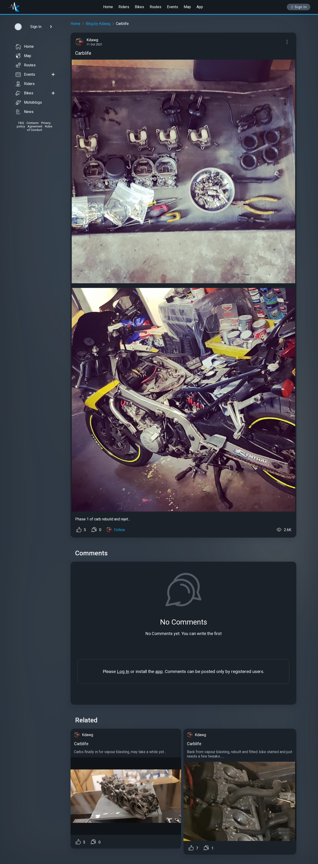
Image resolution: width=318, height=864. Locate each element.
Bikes (139, 7)
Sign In (301, 7)
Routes (155, 7)
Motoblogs (33, 102)
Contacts (33, 123)
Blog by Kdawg (98, 23)
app (159, 671)
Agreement (34, 126)
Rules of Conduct (39, 128)
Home (108, 7)
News (29, 111)
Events (172, 7)
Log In (123, 671)
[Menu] (287, 42)
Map (187, 7)
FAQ (21, 123)
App (199, 7)
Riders (123, 7)
